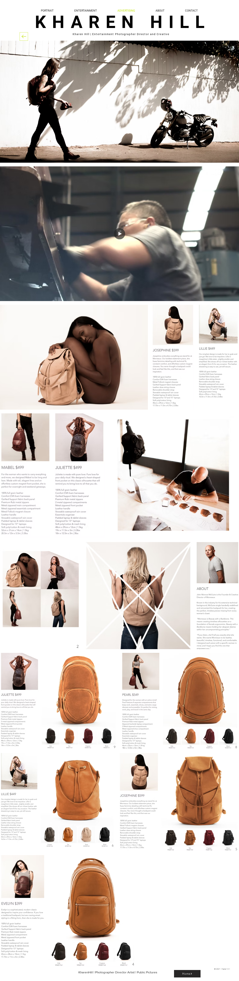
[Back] (24, 36)
